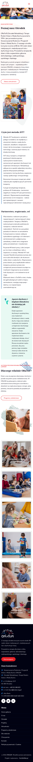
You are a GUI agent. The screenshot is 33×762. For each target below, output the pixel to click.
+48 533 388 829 (15, 687)
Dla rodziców (5, 733)
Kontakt (4, 741)
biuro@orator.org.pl (15, 690)
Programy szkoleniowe (8, 730)
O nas (3, 715)
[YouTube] (8, 701)
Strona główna (6, 712)
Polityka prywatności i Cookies (11, 744)
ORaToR (9, 755)
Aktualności (5, 726)
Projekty (4, 723)
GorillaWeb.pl (23, 758)
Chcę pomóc (5, 737)
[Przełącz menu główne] (29, 4)
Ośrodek (4, 719)
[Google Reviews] (13, 701)
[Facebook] (3, 701)
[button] (8, 659)
